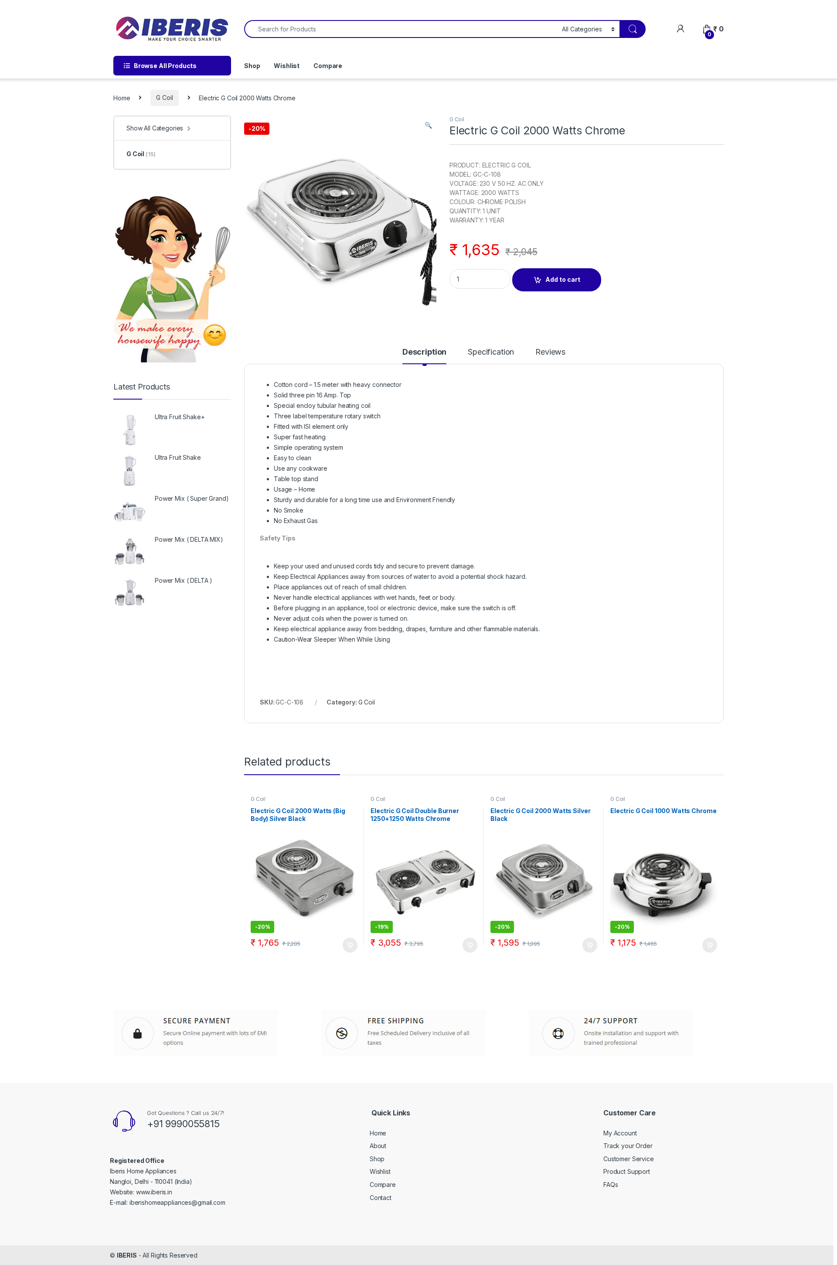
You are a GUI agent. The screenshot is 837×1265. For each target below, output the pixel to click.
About (378, 1145)
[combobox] (400, 29)
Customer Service (628, 1158)
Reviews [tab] (550, 352)
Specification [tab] (491, 352)
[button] (428, 125)
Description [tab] (424, 352)
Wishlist (286, 65)
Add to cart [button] (350, 945)
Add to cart (562, 279)
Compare (327, 65)
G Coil (164, 97)
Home (121, 97)
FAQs (610, 1184)
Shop (252, 65)
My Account (620, 1133)
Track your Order (628, 1145)
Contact (380, 1197)
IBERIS (127, 1255)
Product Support (626, 1171)
